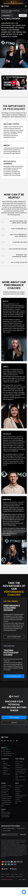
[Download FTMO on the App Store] (4, 869)
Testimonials (18, 797)
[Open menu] (26, 6)
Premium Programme (21, 769)
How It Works (6, 765)
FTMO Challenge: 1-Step (20, 773)
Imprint (3, 876)
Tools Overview (5, 789)
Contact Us (18, 791)
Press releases (19, 786)
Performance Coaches (4, 791)
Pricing (17, 763)
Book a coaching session (14, 636)
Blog (2, 806)
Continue (22, 15)
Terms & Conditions (10, 876)
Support (5, 763)
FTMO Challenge (14, 717)
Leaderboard (4, 794)
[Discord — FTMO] (2, 740)
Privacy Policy (19, 876)
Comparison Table (20, 780)
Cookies (21, 874)
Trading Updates (5, 800)
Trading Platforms (6, 802)
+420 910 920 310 (7, 755)
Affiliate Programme (6, 768)
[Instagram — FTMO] (8, 740)
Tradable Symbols (6, 798)
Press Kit (5, 770)
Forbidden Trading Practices (6, 786)
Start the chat (7, 751)
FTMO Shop (18, 801)
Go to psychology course (14, 676)
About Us (17, 789)
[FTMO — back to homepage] (5, 6)
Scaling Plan (18, 767)
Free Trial (14, 722)
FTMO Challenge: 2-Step (20, 777)
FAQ (4, 761)
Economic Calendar (6, 796)
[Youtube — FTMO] (5, 740)
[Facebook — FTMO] (11, 740)
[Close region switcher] (26, 11)
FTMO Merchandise (6, 773)
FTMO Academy (5, 804)
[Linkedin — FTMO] (17, 740)
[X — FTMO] (14, 740)
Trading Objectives (20, 771)
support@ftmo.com (8, 753)
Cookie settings (14, 874)
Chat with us (6, 749)
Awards (17, 793)
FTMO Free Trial (19, 765)
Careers (17, 799)
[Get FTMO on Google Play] (13, 869)
